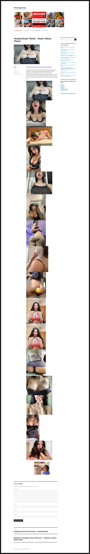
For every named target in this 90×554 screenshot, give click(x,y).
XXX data (62, 87)
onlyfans (15, 74)
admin (15, 69)
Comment (16, 489)
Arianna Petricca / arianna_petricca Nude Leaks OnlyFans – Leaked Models (68, 76)
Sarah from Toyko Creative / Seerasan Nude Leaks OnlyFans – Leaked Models (68, 58)
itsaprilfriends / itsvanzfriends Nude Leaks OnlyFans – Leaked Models (67, 60)
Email (15, 509)
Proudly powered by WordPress (25, 549)
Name (15, 504)
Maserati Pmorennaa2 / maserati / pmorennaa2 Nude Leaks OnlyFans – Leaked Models (68, 55)
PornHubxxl (63, 86)
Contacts (32, 30)
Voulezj (20, 74)
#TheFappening (20, 8)
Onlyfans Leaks (16, 72)
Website (15, 514)
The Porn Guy (45, 30)
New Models (25, 30)
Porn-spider (63, 85)
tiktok (18, 74)
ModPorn (62, 84)
